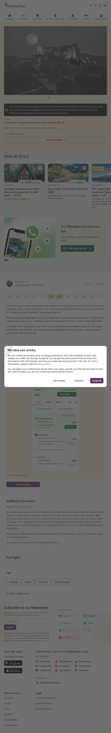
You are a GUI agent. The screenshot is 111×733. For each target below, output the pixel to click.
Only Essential (59, 380)
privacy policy (43, 364)
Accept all (97, 380)
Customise (78, 380)
